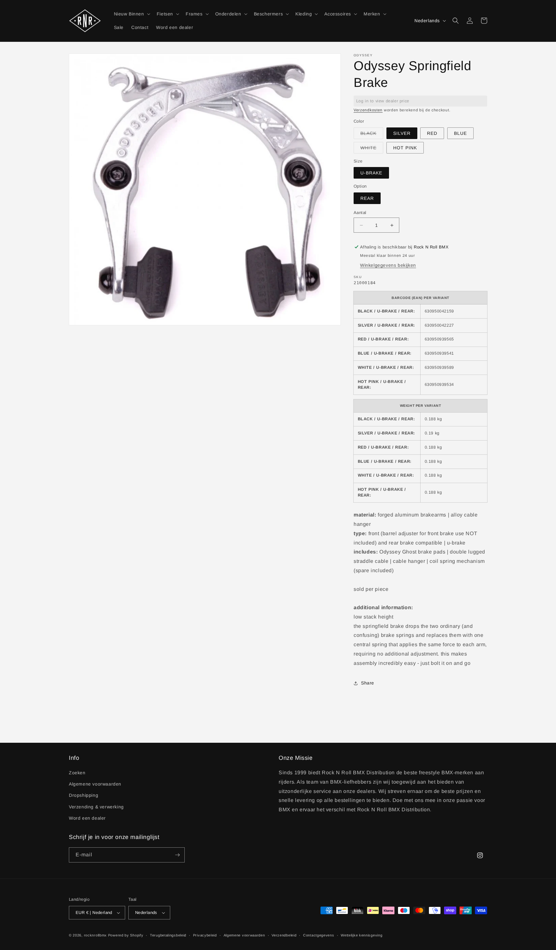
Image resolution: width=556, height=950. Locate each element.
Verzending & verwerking (96, 806)
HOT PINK (405, 147)
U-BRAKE (371, 172)
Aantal (360, 212)
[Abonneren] (177, 854)
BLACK (371, 134)
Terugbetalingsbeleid (168, 935)
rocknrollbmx (95, 935)
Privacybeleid (205, 935)
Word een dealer (87, 818)
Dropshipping (83, 795)
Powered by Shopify (126, 935)
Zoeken (77, 772)
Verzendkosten (368, 110)
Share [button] (367, 682)
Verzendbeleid (284, 935)
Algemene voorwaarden (95, 784)
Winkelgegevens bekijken (388, 265)
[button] (131, 14)
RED (432, 133)
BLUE (460, 133)
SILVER (402, 133)
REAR (367, 198)
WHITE (371, 149)
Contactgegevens (318, 935)
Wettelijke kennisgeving (361, 935)
